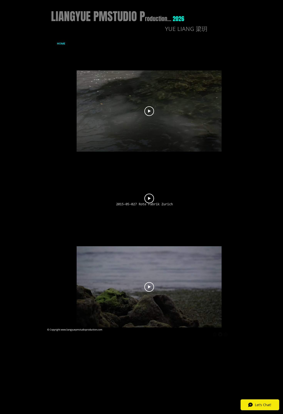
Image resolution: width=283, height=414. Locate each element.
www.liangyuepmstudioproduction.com (81, 329)
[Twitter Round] (220, 334)
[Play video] (149, 111)
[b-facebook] (215, 334)
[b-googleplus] (226, 334)
